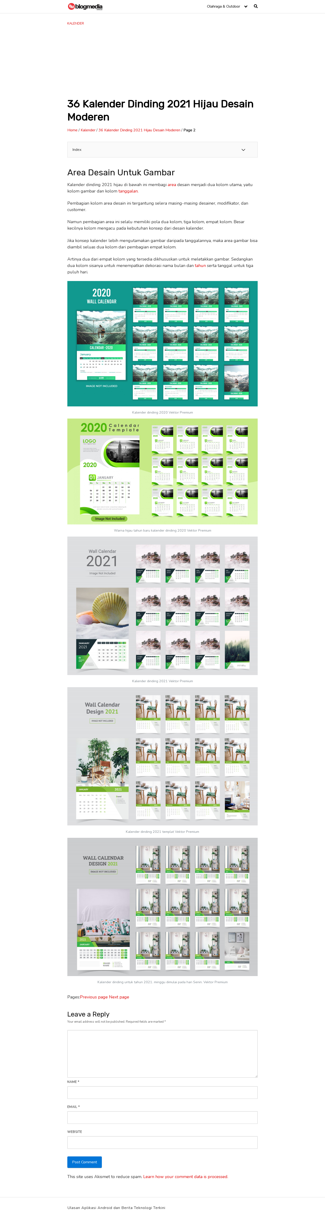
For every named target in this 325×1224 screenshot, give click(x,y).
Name (73, 1082)
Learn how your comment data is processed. (185, 1177)
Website (74, 1132)
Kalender (75, 23)
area (172, 185)
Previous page (94, 997)
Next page (119, 997)
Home (72, 130)
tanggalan (128, 191)
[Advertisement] (162, 61)
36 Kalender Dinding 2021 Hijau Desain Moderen (139, 130)
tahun (200, 265)
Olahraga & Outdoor (223, 6)
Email (73, 1107)
